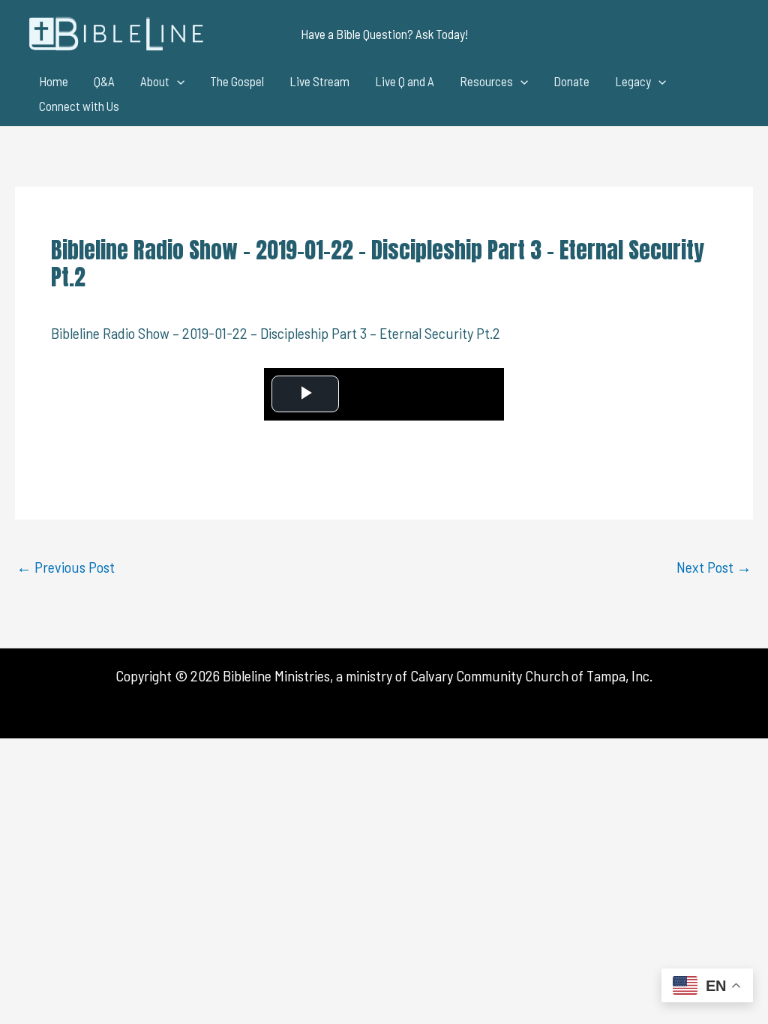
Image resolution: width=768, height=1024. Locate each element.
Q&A (104, 80)
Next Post (714, 567)
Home (53, 80)
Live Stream (320, 80)
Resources (486, 80)
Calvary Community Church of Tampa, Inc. (531, 675)
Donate (572, 80)
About (155, 80)
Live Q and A (404, 80)
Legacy (633, 80)
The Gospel (237, 80)
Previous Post (65, 567)
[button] (384, 34)
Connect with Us (79, 105)
